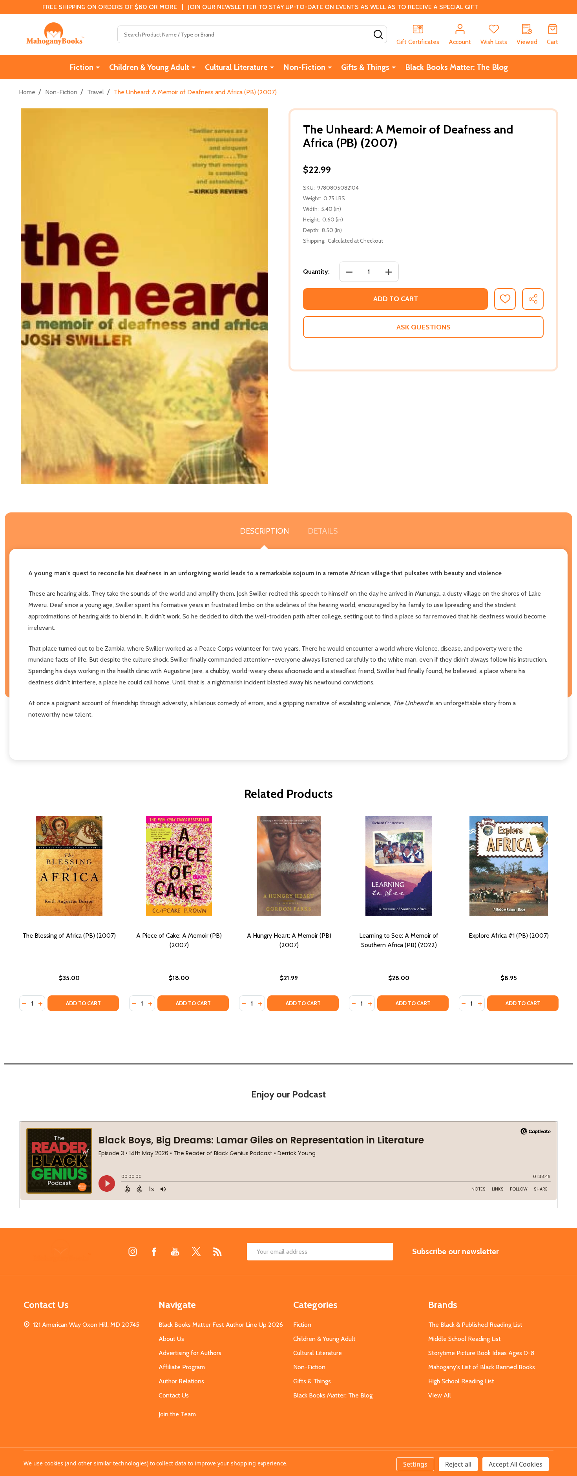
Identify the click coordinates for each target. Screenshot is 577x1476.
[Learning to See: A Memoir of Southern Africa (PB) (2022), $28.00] (399, 866)
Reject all (458, 1464)
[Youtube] (175, 1251)
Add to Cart (395, 298)
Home (27, 92)
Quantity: (316, 271)
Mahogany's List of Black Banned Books (481, 1367)
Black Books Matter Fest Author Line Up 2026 (221, 1324)
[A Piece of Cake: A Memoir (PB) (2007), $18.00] (179, 866)
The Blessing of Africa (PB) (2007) (69, 935)
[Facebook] (153, 1251)
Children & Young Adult (149, 67)
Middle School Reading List (464, 1338)
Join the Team (177, 1414)
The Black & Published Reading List (475, 1324)
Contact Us (174, 1395)
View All (439, 1395)
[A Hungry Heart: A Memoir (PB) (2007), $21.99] (289, 866)
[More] (98, 67)
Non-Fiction (304, 67)
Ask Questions (423, 327)
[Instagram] (132, 1251)
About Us (171, 1338)
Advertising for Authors (190, 1353)
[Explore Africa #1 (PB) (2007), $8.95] (509, 866)
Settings (415, 1464)
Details (323, 531)
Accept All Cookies (515, 1464)
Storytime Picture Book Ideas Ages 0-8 (481, 1353)
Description (264, 531)
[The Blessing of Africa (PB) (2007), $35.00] (69, 866)
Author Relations (181, 1381)
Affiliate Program (182, 1367)
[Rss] (217, 1251)
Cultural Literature (236, 67)
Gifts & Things (365, 67)
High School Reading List (461, 1381)
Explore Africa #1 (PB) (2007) (509, 935)
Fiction (81, 67)
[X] (196, 1251)
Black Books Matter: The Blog (456, 67)
